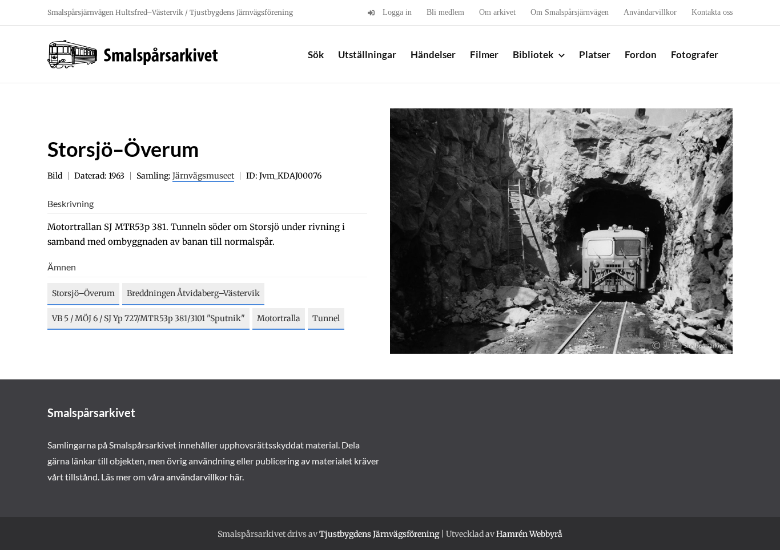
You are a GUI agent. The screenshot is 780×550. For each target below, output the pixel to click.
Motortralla (278, 318)
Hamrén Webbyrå (529, 534)
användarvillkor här (204, 476)
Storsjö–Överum (83, 293)
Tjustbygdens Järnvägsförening (379, 534)
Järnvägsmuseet (203, 176)
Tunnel (326, 318)
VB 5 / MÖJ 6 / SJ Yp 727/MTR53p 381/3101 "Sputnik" (148, 318)
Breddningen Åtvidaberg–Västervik (193, 293)
